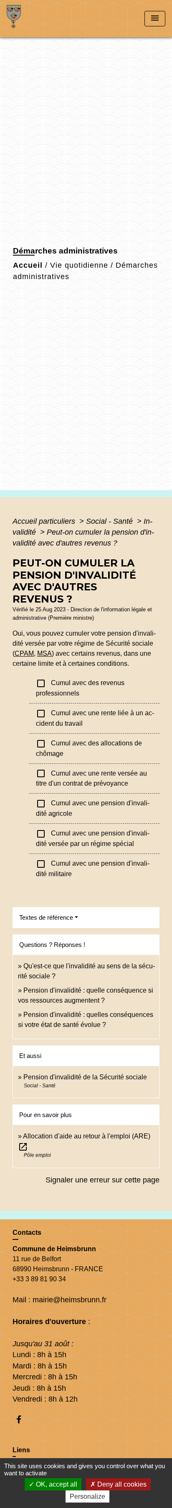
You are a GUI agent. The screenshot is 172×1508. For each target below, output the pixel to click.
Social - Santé (110, 521)
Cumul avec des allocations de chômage (89, 748)
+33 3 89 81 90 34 (39, 1279)
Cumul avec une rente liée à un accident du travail (95, 718)
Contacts (27, 1232)
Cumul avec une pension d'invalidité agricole (92, 808)
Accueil (28, 265)
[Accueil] (38, 18)
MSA (44, 653)
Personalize (87, 1496)
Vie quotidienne (79, 265)
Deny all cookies (121, 1484)
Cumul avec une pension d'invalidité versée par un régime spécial (92, 838)
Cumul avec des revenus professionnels (80, 687)
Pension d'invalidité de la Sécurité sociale (85, 1077)
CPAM (24, 653)
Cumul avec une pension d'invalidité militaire (92, 868)
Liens (21, 1450)
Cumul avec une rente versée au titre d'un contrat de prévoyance (91, 777)
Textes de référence (46, 917)
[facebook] (23, 1419)
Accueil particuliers (45, 521)
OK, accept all (55, 1484)
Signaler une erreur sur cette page (102, 1180)
